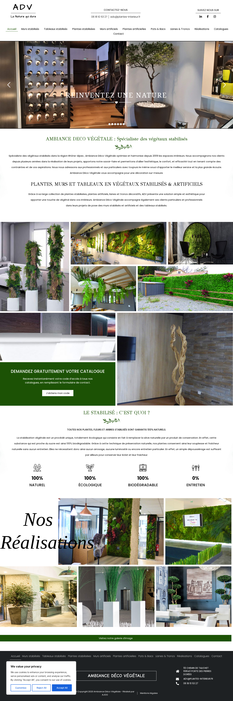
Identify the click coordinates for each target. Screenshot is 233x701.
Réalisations (201, 29)
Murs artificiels (109, 29)
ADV (23, 7)
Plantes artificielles (134, 29)
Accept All (62, 687)
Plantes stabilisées (83, 29)
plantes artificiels (97, 194)
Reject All (41, 687)
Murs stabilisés (30, 29)
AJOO (105, 694)
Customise (20, 687)
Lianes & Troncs (180, 29)
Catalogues (221, 29)
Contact (118, 34)
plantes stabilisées (75, 194)
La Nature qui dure (23, 16)
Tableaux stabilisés (55, 29)
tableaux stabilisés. (155, 205)
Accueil (11, 29)
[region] (41, 678)
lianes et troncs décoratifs (125, 194)
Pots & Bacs (158, 29)
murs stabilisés (112, 205)
